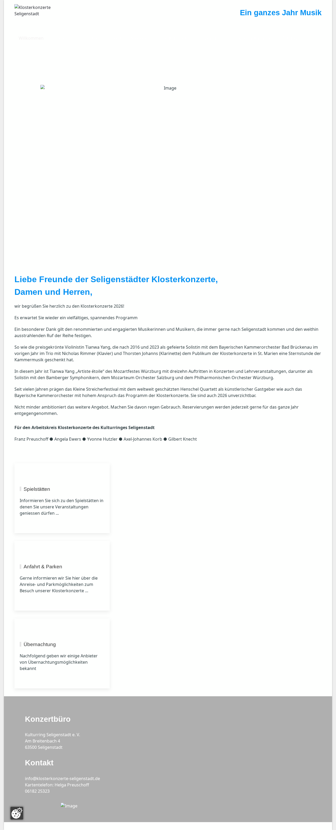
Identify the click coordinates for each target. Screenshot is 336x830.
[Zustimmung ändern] (16, 813)
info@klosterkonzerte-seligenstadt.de (62, 778)
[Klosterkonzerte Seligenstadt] (40, 15)
